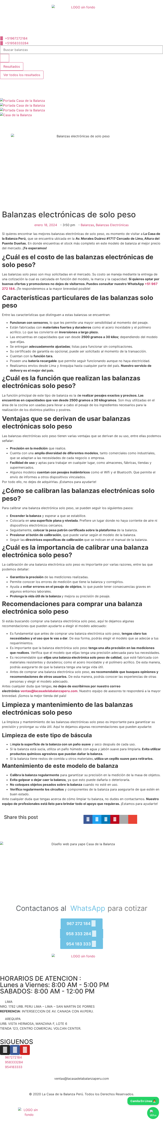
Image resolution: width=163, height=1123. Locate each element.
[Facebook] (15, 1050)
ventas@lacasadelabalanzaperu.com (49, 691)
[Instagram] (5, 1050)
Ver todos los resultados (21, 75)
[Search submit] (4, 58)
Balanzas (87, 225)
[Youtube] (25, 1050)
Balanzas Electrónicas (112, 225)
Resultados (11, 66)
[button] (87, 819)
